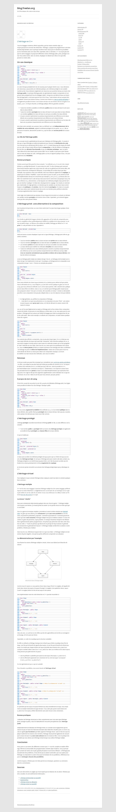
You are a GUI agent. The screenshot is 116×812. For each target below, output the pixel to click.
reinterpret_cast (91, 125)
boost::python (93, 114)
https (90, 121)
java (82, 123)
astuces (91, 113)
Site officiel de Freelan (83, 103)
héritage (67, 788)
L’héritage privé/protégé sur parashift (30, 778)
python (86, 125)
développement (93, 119)
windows (85, 128)
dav (78, 119)
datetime (95, 118)
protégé (29, 790)
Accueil (19, 16)
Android (81, 33)
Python (80, 41)
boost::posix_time (85, 114)
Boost (80, 35)
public (32, 790)
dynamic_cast (87, 119)
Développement (40, 788)
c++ (55, 788)
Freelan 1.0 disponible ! (83, 64)
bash (95, 113)
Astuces (80, 29)
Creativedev (81, 90)
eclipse (79, 121)
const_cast (91, 116)
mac (91, 123)
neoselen (80, 86)
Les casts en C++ (94, 88)
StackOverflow (24, 780)
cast (57, 788)
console (86, 117)
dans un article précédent (61, 99)
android (81, 113)
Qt (79, 43)
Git (79, 39)
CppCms (88, 118)
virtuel (36, 790)
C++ (35, 788)
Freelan (79, 46)
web (78, 129)
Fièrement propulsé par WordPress (25, 805)
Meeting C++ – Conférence (84, 62)
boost (79, 114)
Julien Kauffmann (52, 790)
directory (81, 119)
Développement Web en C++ (85, 60)
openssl (94, 123)
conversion (62, 788)
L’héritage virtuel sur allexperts (28, 782)
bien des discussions (26, 495)
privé (25, 790)
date (91, 118)
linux (86, 123)
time (90, 126)
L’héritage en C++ (25, 41)
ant (85, 113)
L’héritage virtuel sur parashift (28, 784)
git (82, 121)
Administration (81, 27)
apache (88, 113)
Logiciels (80, 48)
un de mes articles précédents (62, 362)
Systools (80, 50)
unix (93, 126)
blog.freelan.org (26, 8)
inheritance (20, 790)
